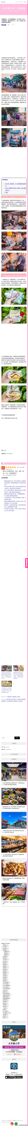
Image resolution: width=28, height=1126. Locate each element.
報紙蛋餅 (23, 699)
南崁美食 (20, 701)
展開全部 (3, 943)
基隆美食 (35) (5, 945)
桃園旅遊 (14, 696)
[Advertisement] (14, 42)
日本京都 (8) (5, 990)
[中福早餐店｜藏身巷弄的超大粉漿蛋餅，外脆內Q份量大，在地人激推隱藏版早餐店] (6, 684)
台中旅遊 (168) (6, 959)
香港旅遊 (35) (5, 1001)
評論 (6, 192)
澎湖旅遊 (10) (5, 979)
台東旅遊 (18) (5, 975)
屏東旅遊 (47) (5, 971)
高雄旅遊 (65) (5, 969)
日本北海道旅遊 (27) (7, 985)
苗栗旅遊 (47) (5, 958)
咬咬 (8, 24)
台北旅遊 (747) (6, 946)
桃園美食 (3, 24)
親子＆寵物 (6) (6, 1011)
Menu (4, 2)
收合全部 (8, 943)
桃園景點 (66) (7, 954)
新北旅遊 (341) (6, 948)
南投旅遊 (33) (5, 962)
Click (26, 563)
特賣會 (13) (5, 1009)
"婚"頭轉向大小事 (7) (7, 1013)
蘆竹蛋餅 (13, 699)
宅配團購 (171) (6, 1004)
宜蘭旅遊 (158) (6, 972)
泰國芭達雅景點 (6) (7, 998)
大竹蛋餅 (18, 699)
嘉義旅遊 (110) (6, 966)
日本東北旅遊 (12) (6, 982)
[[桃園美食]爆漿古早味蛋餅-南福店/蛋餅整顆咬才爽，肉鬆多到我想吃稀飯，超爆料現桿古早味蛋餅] (18, 668)
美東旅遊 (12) (5, 980)
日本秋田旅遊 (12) (6, 987)
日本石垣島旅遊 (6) (7, 988)
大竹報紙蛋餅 (9, 701)
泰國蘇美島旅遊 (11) (7, 995)
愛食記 (18, 696)
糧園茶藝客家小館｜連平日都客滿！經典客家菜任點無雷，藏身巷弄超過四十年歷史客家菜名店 (15, 482)
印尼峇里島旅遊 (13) (7, 993)
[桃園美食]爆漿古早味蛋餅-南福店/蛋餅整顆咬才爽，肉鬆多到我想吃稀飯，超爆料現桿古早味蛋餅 (18, 675)
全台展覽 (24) (5, 1014)
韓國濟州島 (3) (6, 992)
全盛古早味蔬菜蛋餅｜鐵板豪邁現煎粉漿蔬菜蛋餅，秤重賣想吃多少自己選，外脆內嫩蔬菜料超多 (6, 675)
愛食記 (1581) (5, 1017)
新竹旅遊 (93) (5, 956)
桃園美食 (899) (7, 951)
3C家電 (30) (5, 1008)
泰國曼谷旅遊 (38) (6, 996)
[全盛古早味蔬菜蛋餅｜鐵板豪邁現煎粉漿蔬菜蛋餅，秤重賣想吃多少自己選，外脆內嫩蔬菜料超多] (6, 668)
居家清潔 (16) (5, 1016)
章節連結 (5, 180)
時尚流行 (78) (5, 1003)
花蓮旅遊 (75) (5, 974)
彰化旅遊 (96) (5, 961)
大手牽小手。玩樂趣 (14, 8)
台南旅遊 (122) (6, 967)
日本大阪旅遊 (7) (6, 983)
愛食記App (15, 1072)
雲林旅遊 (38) (5, 964)
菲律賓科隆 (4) (6, 1000)
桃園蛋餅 (3, 701)
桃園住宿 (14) (7, 953)
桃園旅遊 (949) (6, 950)
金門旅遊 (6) (5, 977)
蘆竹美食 (9, 699)
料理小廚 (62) (5, 1006)
